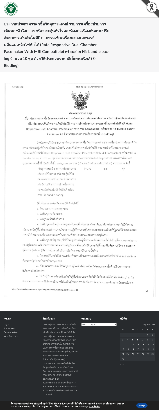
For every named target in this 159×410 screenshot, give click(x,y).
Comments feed (11, 332)
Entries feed (9, 328)
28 (142, 354)
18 (127, 349)
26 (133, 354)
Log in (6, 324)
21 (142, 349)
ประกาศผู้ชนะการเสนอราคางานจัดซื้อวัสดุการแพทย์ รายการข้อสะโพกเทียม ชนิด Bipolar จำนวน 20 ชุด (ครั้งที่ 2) (59, 328)
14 (142, 344)
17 (122, 349)
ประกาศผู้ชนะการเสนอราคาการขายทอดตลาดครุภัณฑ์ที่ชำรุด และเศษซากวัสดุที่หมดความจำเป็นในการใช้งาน (59, 340)
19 (133, 349)
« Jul (122, 364)
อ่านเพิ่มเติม (94, 406)
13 (137, 344)
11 (127, 344)
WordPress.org (11, 336)
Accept (142, 405)
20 (137, 349)
